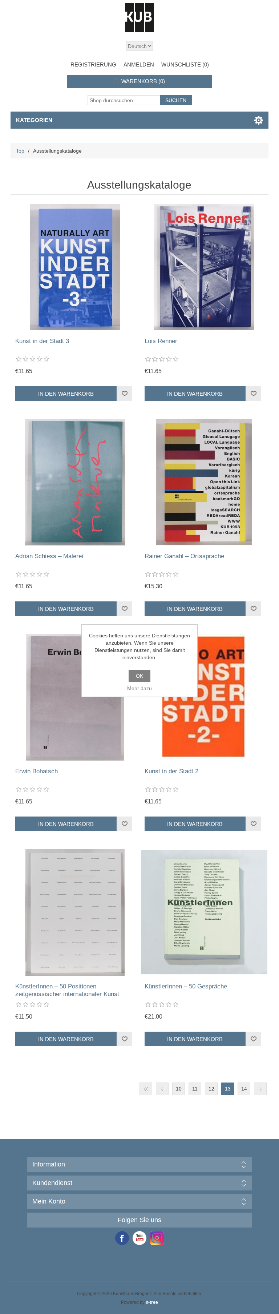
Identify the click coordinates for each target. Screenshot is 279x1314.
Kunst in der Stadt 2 (171, 771)
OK (139, 676)
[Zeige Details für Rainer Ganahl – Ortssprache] (204, 482)
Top (20, 151)
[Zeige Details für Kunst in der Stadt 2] (204, 697)
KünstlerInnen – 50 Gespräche (186, 986)
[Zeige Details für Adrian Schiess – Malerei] (75, 482)
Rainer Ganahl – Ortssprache (184, 556)
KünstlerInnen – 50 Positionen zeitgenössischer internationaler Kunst (67, 990)
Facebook (122, 1238)
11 (195, 1089)
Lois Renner (161, 341)
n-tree (152, 1302)
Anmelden (139, 64)
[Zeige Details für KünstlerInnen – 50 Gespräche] (204, 912)
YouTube (139, 1238)
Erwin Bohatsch (36, 771)
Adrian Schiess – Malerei (49, 556)
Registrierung (93, 64)
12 (211, 1089)
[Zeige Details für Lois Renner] (204, 267)
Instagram (157, 1238)
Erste (146, 1089)
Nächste (260, 1089)
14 (244, 1089)
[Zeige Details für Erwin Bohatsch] (75, 697)
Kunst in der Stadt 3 (42, 341)
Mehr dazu (139, 688)
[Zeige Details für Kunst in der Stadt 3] (75, 267)
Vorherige (162, 1089)
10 (179, 1089)
